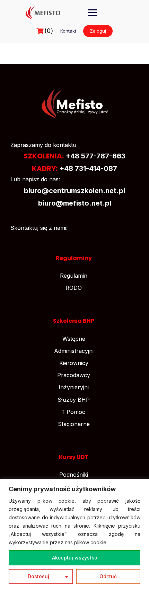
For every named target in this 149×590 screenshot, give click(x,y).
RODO (73, 287)
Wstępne (73, 338)
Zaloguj (98, 31)
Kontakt (68, 31)
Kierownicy (73, 362)
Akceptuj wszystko (74, 558)
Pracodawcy (73, 375)
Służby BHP (74, 399)
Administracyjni (74, 350)
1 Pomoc (73, 411)
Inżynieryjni (74, 387)
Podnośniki (73, 474)
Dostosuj (38, 576)
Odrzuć (108, 576)
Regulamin (73, 275)
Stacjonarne (74, 423)
